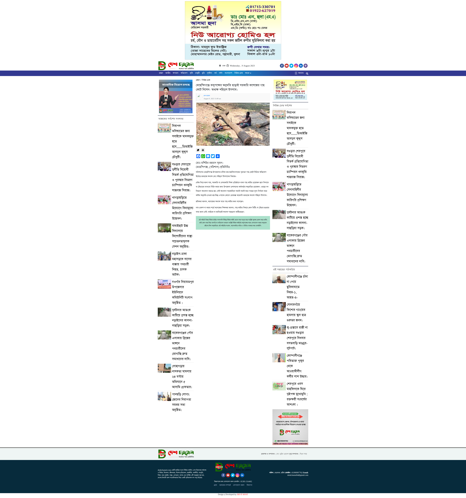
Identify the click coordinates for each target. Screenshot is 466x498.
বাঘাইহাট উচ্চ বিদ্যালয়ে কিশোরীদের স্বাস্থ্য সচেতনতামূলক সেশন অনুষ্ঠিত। (182, 236)
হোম (215, 485)
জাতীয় (168, 73)
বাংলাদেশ (228, 73)
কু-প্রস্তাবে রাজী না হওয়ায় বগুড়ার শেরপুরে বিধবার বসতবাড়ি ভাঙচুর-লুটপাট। (297, 338)
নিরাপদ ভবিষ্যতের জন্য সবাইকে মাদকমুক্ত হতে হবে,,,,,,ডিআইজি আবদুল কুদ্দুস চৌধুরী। (297, 128)
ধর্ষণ (220, 73)
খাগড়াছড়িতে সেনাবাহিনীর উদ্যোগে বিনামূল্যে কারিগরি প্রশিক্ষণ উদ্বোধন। (182, 208)
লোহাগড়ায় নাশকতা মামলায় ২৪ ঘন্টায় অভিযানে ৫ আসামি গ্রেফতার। (182, 376)
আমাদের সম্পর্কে (225, 485)
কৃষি (191, 73)
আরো (247, 73)
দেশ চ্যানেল (207, 96)
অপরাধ (175, 73)
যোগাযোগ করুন (238, 485)
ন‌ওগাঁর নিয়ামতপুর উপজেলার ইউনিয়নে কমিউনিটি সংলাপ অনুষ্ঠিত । (183, 292)
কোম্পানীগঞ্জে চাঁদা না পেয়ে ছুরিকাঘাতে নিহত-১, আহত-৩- (297, 287)
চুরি (203, 73)
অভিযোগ (184, 73)
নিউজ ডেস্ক (238, 73)
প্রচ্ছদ (161, 73)
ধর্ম (215, 73)
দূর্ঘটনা (209, 73)
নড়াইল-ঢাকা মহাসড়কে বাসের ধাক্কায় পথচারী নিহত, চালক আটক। (181, 264)
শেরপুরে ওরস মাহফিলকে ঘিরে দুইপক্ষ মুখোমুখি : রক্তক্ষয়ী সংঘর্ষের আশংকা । (297, 394)
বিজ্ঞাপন (249, 485)
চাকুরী (197, 73)
